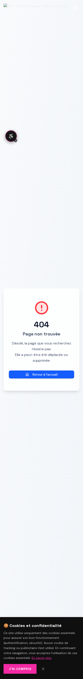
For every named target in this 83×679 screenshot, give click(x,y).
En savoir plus (42, 658)
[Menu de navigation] (75, 8)
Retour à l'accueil (45, 374)
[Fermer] (43, 669)
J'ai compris (20, 669)
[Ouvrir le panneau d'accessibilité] (11, 136)
